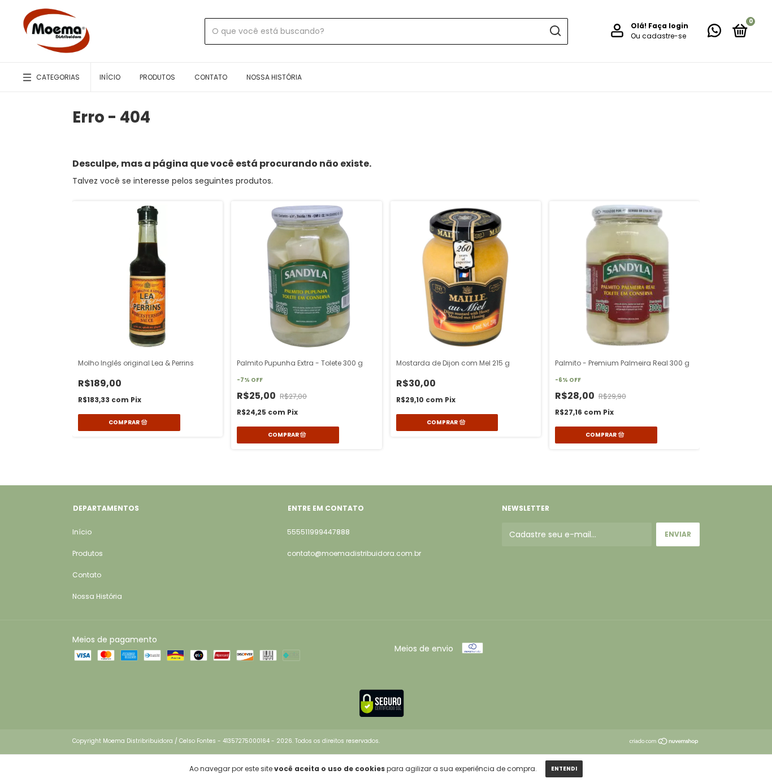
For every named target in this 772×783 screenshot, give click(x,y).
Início (109, 77)
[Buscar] (554, 31)
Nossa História (274, 77)
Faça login (668, 26)
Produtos (157, 77)
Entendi (564, 768)
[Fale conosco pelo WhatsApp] (714, 33)
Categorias (58, 77)
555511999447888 (318, 532)
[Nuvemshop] (664, 742)
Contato (210, 77)
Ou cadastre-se (658, 36)
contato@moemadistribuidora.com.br (354, 553)
